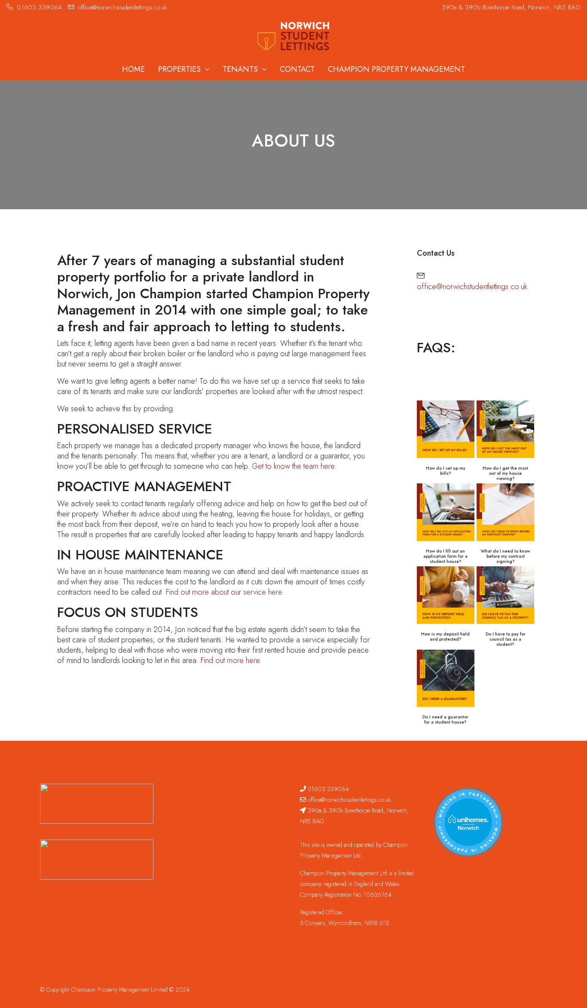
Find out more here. (231, 660)
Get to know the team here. (294, 466)
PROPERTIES (179, 69)
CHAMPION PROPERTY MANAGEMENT (396, 69)
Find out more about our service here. (225, 592)
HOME (133, 69)
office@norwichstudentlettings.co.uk (472, 286)
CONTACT (297, 69)
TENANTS (240, 69)
